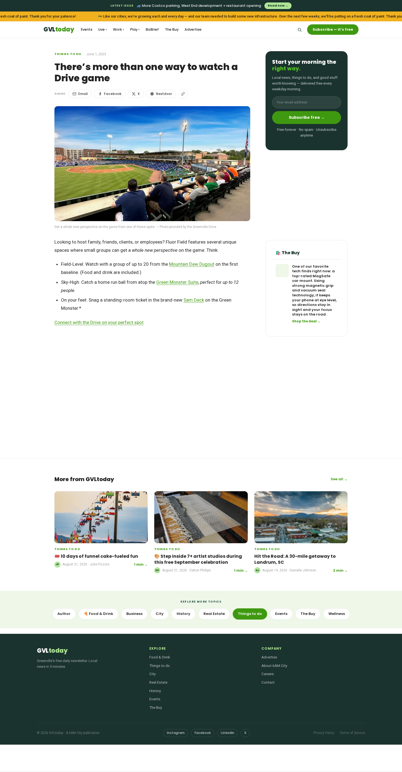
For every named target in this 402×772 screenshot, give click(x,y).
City (160, 613)
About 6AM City (274, 665)
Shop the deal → (306, 321)
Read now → (278, 5)
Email (83, 93)
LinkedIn (227, 733)
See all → (339, 479)
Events (86, 29)
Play (135, 29)
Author (64, 613)
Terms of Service (352, 733)
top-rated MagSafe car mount (311, 278)
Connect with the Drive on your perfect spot (99, 322)
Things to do (67, 54)
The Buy (172, 29)
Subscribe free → (307, 117)
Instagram (176, 733)
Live (102, 29)
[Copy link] (183, 94)
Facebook (112, 93)
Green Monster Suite (177, 282)
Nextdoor (164, 93)
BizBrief (152, 29)
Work (118, 29)
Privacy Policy (323, 733)
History (183, 613)
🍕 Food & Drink (98, 613)
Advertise (193, 29)
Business (134, 613)
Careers (267, 674)
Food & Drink (159, 657)
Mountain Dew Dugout (191, 264)
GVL (58, 29)
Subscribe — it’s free (333, 29)
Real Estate (214, 613)
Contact (268, 682)
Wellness (336, 613)
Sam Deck (193, 300)
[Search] (299, 29)
